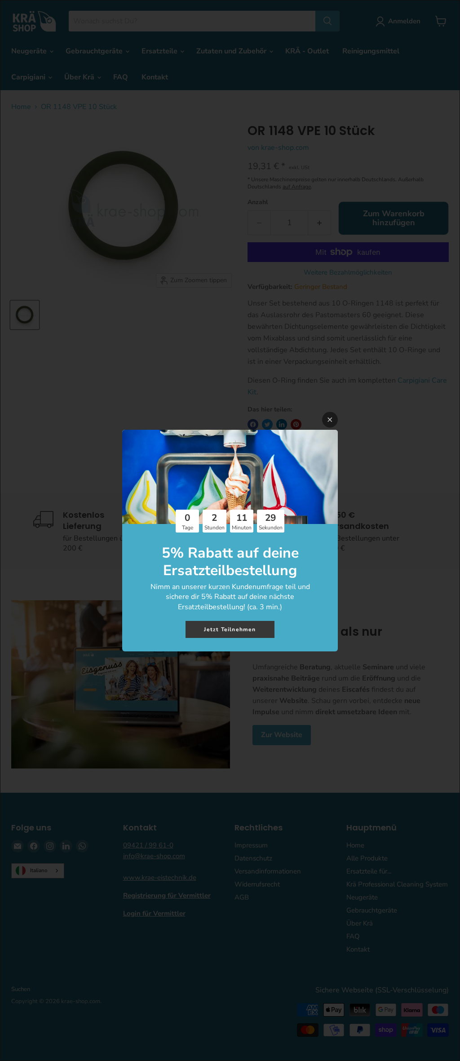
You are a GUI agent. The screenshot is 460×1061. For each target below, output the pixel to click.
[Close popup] (330, 420)
